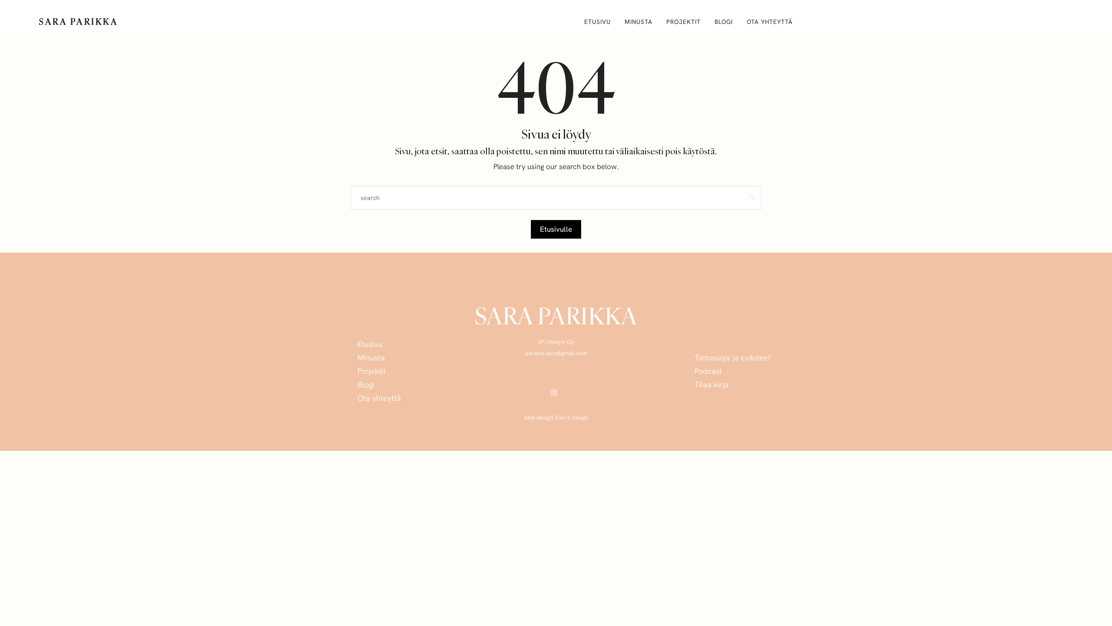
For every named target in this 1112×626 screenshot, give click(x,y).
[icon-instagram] (556, 392)
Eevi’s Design (572, 417)
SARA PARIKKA (78, 21)
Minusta (638, 22)
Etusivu (597, 22)
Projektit (683, 22)
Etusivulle (556, 229)
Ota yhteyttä (770, 22)
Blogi (724, 22)
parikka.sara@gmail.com (556, 353)
